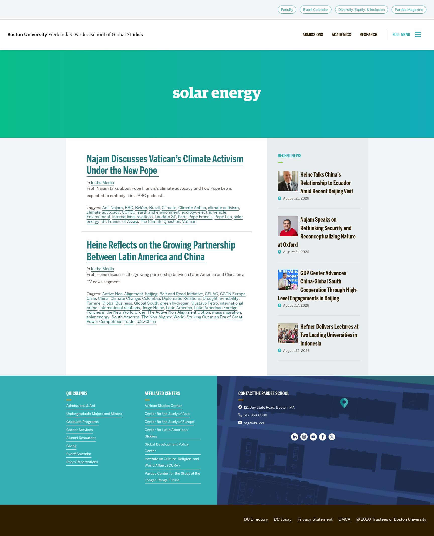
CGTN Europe (233, 294)
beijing (151, 294)
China (103, 298)
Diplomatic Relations (181, 298)
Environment (98, 216)
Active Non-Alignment (122, 294)
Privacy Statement (315, 519)
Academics (341, 34)
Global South (146, 303)
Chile (91, 298)
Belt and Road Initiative (181, 294)
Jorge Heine (153, 307)
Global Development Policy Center (167, 447)
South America (125, 317)
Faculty (287, 9)
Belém (141, 207)
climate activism (223, 207)
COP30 (128, 212)
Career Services (79, 429)
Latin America (179, 307)
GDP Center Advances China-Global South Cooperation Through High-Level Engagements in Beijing (318, 285)
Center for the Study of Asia (167, 413)
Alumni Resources (81, 437)
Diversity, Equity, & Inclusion (361, 9)
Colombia (151, 298)
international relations (132, 216)
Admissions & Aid (80, 405)
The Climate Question (160, 221)
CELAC (211, 294)
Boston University (22, 518)
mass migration (226, 312)
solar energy (98, 317)
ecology (189, 212)
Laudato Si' (165, 216)
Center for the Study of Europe (169, 421)
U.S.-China (146, 321)
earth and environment (158, 212)
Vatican (189, 221)
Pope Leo (223, 216)
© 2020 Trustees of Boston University (391, 519)
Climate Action (192, 207)
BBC (129, 207)
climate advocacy (103, 212)
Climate (169, 207)
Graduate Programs (82, 421)
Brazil (154, 207)
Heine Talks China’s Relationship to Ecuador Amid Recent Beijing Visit (326, 183)
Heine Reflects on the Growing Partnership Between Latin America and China (161, 251)
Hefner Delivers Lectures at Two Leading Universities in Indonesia (329, 335)
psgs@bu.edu (254, 423)
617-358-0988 (255, 415)
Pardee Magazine (409, 9)
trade (129, 321)
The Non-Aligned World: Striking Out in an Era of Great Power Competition (164, 319)
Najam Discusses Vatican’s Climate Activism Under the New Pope (165, 164)
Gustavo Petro (204, 303)
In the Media (102, 182)
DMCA (344, 519)
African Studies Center (163, 405)
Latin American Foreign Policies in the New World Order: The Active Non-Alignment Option (162, 310)
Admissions (313, 34)
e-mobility (229, 298)
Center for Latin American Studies (166, 432)
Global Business (117, 303)
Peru (182, 216)
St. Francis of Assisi (119, 221)
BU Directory (256, 519)
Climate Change (125, 298)
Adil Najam (112, 207)
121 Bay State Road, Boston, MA (269, 407)
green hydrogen (174, 303)
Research (368, 34)
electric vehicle (212, 212)
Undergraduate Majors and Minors (94, 413)
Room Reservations (82, 462)
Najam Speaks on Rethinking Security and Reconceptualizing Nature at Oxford (317, 232)
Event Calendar (315, 9)
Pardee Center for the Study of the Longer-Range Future (172, 476)
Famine (93, 303)
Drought (210, 298)
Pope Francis (200, 216)
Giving (71, 446)
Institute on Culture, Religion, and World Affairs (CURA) (172, 462)
